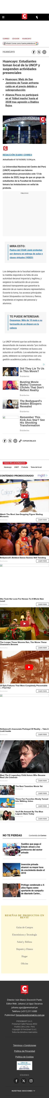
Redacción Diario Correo (17, 155)
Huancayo (9, 52)
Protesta (25, 467)
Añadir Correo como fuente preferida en (20, 43)
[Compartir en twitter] (39, 52)
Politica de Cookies (24, 1057)
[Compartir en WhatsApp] (44, 52)
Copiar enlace (29, 441)
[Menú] (3, 17)
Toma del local (36, 467)
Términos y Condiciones (24, 1045)
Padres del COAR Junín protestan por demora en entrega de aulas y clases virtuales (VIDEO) (26, 254)
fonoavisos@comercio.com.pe (30, 1015)
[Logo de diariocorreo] (24, 17)
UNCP (16, 467)
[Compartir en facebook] (34, 52)
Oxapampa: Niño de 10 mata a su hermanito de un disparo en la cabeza (26, 324)
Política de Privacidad (24, 1051)
